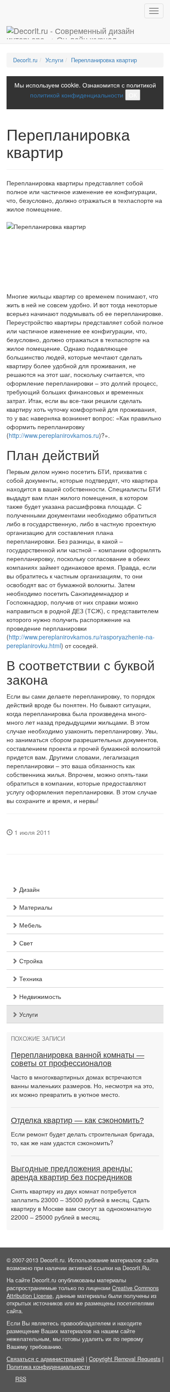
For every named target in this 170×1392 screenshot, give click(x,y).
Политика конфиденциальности (48, 1367)
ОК (133, 95)
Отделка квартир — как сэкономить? (77, 1120)
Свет (25, 942)
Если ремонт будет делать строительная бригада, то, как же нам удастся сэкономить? (82, 1138)
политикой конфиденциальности (76, 95)
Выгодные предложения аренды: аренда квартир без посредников (72, 1173)
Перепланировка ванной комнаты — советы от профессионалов (77, 1059)
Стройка (30, 960)
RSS (20, 1379)
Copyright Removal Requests (124, 1359)
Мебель (29, 925)
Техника (29, 978)
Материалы (34, 907)
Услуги (27, 1014)
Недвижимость (39, 996)
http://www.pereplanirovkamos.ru (54, 435)
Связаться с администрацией (45, 1359)
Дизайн (28, 889)
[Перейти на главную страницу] (85, 33)
